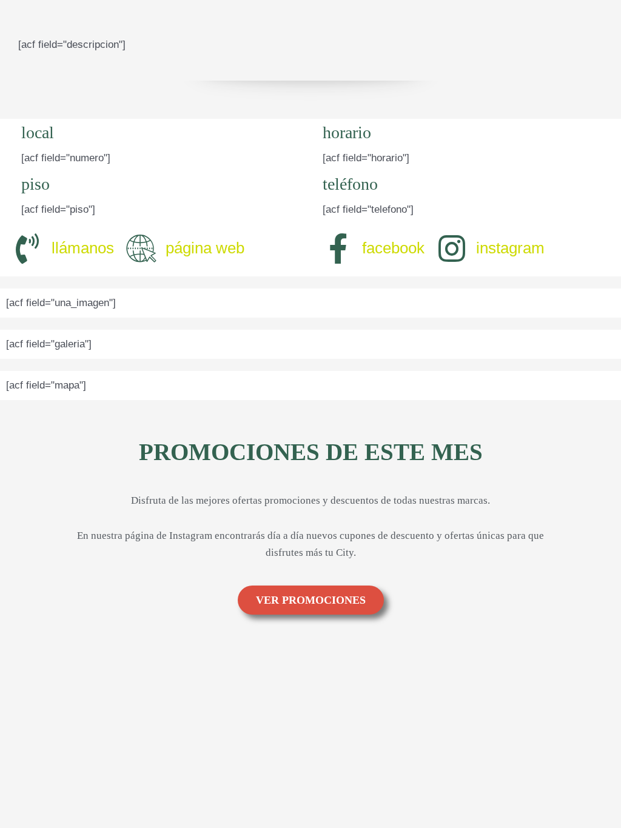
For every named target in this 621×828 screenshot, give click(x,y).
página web (205, 248)
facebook (393, 248)
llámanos (83, 248)
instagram (510, 248)
